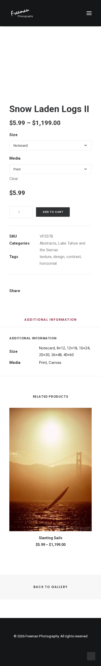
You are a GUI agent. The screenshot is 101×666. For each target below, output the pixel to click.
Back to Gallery (50, 587)
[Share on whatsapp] (72, 285)
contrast (73, 256)
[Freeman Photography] (22, 13)
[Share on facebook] (38, 285)
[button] (89, 13)
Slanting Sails (50, 538)
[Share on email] (41, 291)
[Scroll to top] (91, 656)
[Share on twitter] (45, 285)
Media (14, 158)
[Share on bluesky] (79, 285)
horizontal (48, 263)
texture (46, 256)
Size (13, 134)
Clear (13, 178)
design (58, 256)
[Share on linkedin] (65, 285)
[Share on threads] (52, 285)
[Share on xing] (86, 285)
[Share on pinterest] (59, 285)
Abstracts (48, 243)
